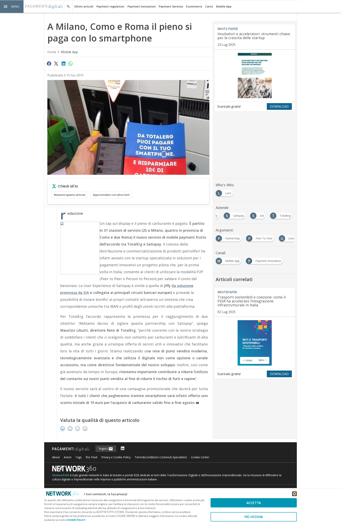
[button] (12, 6)
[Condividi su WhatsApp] (70, 63)
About (56, 457)
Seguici (103, 448)
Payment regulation (110, 6)
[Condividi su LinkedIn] (63, 63)
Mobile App (223, 6)
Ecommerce (194, 6)
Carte (209, 6)
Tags (78, 457)
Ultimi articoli (83, 6)
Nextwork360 (60, 475)
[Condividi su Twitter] (56, 63)
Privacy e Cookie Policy (116, 457)
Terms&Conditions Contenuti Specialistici (161, 457)
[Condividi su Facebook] (49, 63)
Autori (67, 457)
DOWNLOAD (279, 106)
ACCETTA (253, 502)
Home (51, 52)
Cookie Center (200, 457)
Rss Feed (91, 457)
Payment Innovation (141, 6)
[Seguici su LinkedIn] (122, 448)
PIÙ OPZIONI (254, 516)
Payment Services (171, 6)
